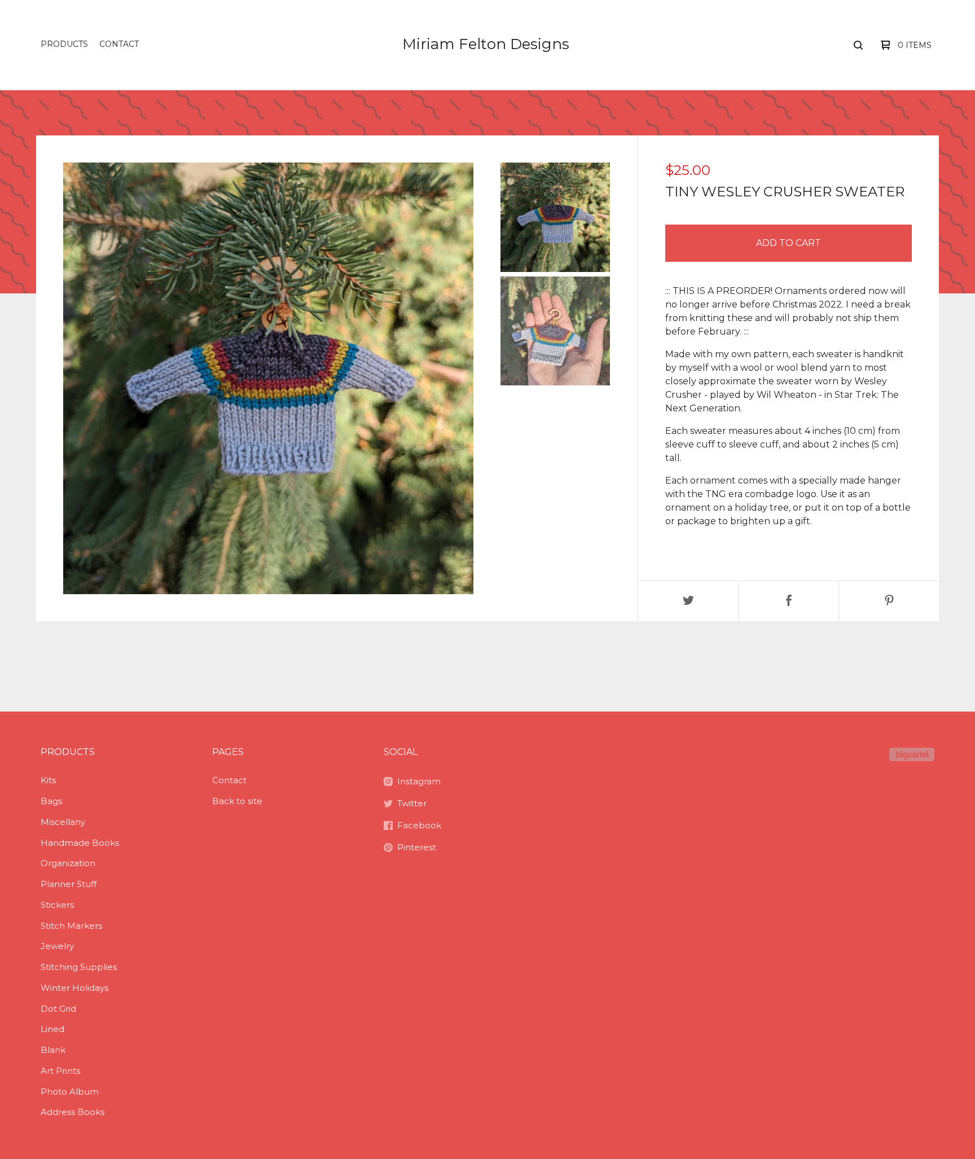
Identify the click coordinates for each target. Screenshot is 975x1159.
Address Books (72, 1112)
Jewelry (57, 946)
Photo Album (70, 1091)
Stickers (57, 904)
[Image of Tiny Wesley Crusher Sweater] (555, 217)
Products (64, 44)
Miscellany (63, 821)
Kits (48, 780)
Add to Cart (788, 243)
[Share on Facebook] (788, 601)
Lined (52, 1029)
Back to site (237, 801)
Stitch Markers (71, 925)
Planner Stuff (68, 884)
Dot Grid (58, 1008)
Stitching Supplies (79, 967)
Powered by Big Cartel (911, 754)
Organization (68, 863)
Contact (119, 44)
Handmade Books (80, 842)
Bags (51, 801)
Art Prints (60, 1070)
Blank (53, 1049)
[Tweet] (688, 601)
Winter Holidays (74, 987)
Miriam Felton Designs (485, 44)
